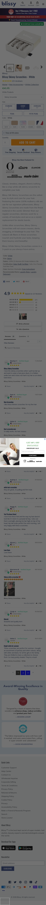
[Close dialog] (45, 439)
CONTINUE (33, 455)
